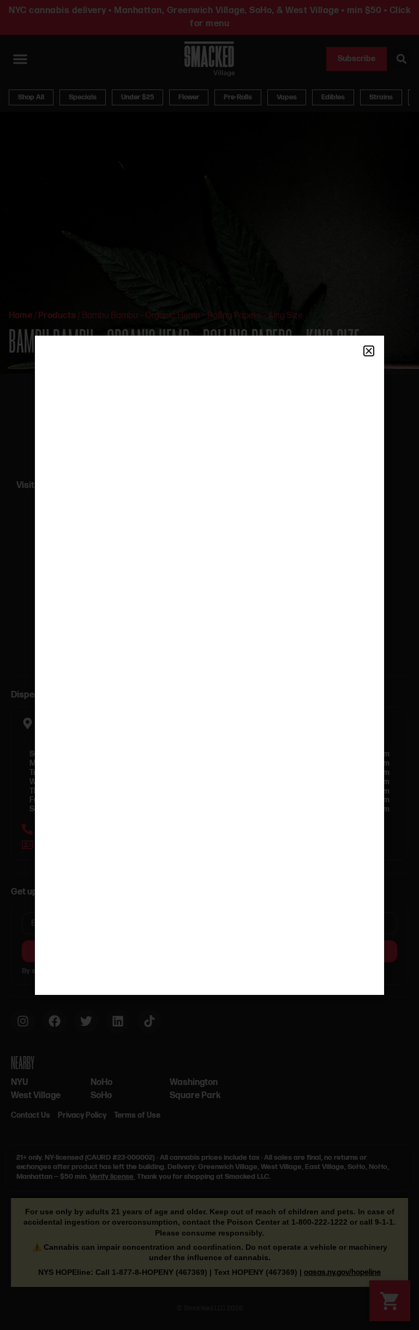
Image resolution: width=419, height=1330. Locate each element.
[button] (368, 351)
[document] (209, 665)
